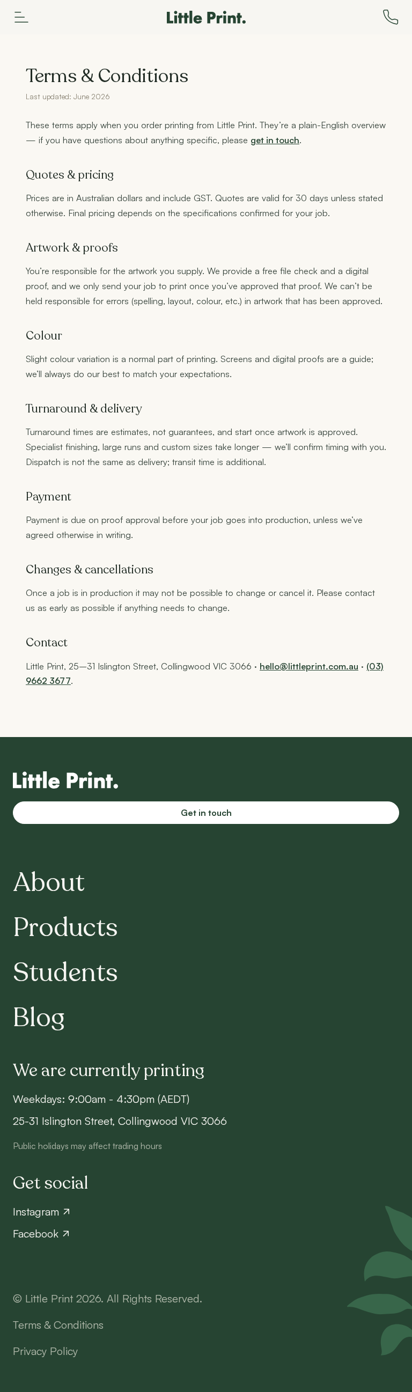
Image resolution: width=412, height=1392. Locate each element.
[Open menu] (21, 17)
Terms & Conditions (58, 1324)
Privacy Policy (45, 1351)
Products (65, 928)
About (49, 883)
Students (65, 973)
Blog (39, 1018)
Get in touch (206, 812)
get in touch (275, 140)
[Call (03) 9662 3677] (390, 17)
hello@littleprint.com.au (309, 666)
